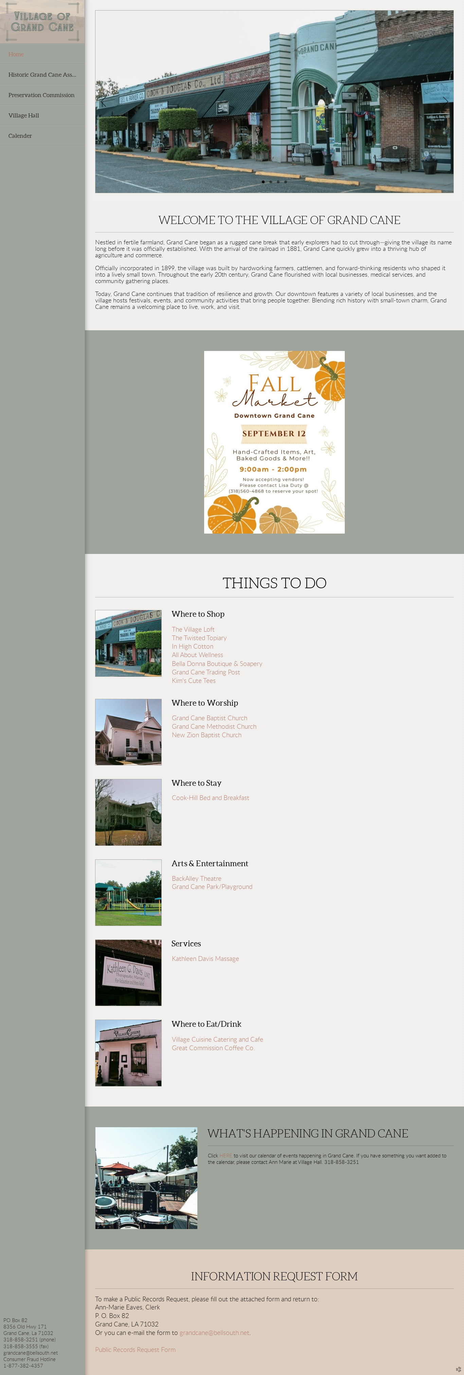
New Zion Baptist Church (207, 735)
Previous (103, 102)
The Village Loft (193, 629)
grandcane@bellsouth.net (214, 1333)
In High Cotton (192, 646)
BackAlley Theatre (196, 879)
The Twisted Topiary (199, 638)
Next (445, 102)
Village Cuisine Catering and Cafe (217, 1040)
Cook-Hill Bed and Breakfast (210, 798)
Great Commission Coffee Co (212, 1048)
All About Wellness (197, 655)
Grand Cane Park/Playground (212, 887)
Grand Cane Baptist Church (209, 718)
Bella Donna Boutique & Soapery (217, 664)
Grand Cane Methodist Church (214, 727)
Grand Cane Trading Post (206, 672)
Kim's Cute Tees (194, 680)
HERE (226, 1155)
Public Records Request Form (135, 1350)
